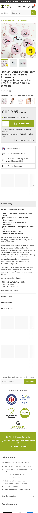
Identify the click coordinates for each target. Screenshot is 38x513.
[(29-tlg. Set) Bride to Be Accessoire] (20, 101)
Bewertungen (6, 302)
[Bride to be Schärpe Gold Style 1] (28, 101)
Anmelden (30, 381)
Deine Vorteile (8, 457)
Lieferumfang (6, 296)
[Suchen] (33, 12)
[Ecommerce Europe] (25, 399)
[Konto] (24, 7)
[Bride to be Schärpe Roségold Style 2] (12, 101)
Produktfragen (7, 308)
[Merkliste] (29, 6)
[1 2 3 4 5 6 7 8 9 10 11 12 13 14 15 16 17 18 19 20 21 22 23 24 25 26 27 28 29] (5, 123)
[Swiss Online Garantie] (11, 399)
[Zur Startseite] (6, 7)
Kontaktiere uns (9, 504)
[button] (4, 13)
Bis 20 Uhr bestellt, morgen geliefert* (18, 489)
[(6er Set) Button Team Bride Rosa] (4, 101)
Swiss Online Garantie (13, 149)
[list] (18, 40)
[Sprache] (19, 7)
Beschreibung (6, 204)
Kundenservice (9, 496)
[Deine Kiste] (33, 6)
